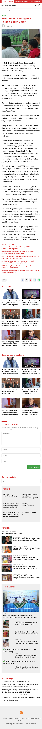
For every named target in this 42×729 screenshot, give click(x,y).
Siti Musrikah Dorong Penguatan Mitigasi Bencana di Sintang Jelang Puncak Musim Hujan (25, 567)
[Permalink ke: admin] (3, 26)
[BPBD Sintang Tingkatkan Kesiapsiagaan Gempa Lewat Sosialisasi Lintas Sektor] (11, 335)
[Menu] (3, 5)
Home (5, 719)
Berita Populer (34, 719)
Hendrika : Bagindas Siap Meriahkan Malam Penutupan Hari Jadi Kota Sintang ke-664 (20, 257)
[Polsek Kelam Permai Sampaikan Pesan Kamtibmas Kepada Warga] (6, 643)
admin (7, 25)
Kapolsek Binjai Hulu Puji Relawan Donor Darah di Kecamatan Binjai (26, 633)
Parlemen (21, 721)
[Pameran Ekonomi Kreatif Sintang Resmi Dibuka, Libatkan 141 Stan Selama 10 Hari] (31, 294)
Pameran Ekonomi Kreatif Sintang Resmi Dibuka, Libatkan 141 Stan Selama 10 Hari (18, 252)
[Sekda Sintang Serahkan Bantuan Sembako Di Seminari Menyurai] (21, 662)
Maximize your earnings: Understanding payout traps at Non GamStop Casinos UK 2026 (11, 505)
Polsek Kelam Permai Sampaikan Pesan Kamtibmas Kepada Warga (26, 642)
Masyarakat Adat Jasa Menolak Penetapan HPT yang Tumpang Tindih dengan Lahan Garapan (26, 558)
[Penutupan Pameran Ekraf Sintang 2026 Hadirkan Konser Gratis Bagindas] (11, 294)
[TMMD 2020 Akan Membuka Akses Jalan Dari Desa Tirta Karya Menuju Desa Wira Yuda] (6, 624)
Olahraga (24, 719)
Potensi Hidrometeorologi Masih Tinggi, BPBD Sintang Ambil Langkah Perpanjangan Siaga (26, 549)
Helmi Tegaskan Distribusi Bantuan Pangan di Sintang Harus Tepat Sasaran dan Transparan (26, 577)
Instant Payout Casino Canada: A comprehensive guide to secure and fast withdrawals (30, 496)
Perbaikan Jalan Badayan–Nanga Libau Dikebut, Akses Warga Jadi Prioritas (20, 271)
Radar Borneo (14, 719)
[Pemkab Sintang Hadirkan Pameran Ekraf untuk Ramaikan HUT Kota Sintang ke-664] (31, 314)
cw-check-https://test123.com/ (10, 495)
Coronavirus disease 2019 (29, 513)
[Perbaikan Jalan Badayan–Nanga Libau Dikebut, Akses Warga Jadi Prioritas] (31, 335)
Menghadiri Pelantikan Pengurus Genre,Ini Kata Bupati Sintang (25, 656)
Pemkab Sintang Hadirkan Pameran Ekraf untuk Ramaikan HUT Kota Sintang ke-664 (18, 262)
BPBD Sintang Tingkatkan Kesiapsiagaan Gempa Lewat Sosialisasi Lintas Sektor (20, 267)
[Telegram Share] (34, 280)
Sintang (4, 15)
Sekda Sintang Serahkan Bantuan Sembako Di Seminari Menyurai (26, 668)
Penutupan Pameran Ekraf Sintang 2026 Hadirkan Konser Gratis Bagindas (18, 248)
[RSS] (21, 713)
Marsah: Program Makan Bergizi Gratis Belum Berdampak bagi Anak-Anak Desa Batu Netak (26, 540)
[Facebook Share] (22, 280)
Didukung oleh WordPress (14, 724)
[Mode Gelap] (36, 5)
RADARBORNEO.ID (12, 5)
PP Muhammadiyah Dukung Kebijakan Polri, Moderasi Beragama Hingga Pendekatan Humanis (20, 616)
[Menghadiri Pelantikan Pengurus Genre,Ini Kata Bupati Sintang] (21, 650)
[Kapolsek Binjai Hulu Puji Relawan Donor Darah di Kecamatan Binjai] (6, 633)
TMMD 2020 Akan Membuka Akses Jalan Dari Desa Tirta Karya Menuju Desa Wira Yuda (26, 623)
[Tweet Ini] (26, 280)
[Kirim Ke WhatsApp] (38, 280)
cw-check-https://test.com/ (28, 504)
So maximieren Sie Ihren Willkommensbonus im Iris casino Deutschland (11, 514)
